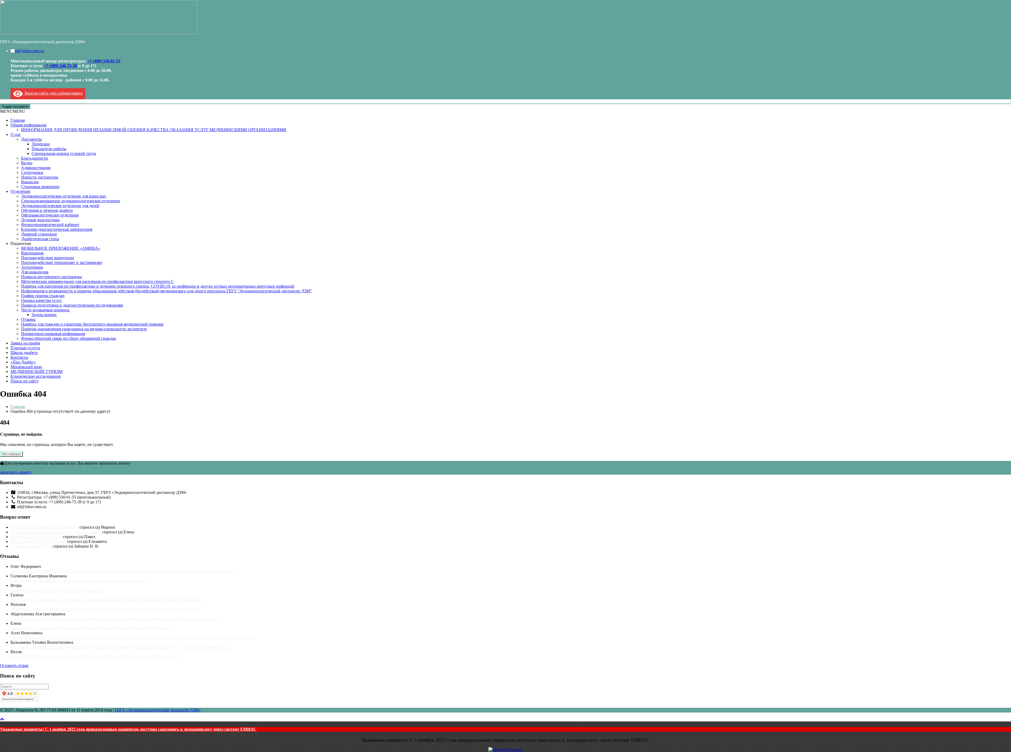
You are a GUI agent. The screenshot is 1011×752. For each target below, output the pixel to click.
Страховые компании (40, 186)
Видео (26, 163)
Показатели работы (49, 148)
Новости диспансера (39, 177)
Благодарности (34, 158)
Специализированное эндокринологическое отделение (70, 201)
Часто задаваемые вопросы (45, 310)
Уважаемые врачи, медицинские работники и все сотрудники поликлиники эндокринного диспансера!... (105, 609)
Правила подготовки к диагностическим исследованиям (72, 305)
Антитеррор (32, 267)
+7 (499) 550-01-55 (103, 61)
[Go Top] (2, 719)
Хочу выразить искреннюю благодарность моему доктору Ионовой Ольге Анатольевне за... (93, 628)
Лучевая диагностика (40, 220)
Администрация (35, 167)
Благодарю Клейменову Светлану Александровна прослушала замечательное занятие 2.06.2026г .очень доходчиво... (115, 618)
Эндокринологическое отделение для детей (60, 205)
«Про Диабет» (23, 362)
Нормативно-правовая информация (53, 333)
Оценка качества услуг (41, 300)
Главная (18, 120)
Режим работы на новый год (36, 536)
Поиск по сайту (25, 381)
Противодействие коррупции (47, 257)
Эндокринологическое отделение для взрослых (63, 196)
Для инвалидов (34, 272)
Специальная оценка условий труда (64, 153)
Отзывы (28, 319)
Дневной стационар (39, 234)
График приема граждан (43, 295)
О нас (16, 134)
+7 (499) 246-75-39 (60, 65)
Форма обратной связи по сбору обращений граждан (68, 338)
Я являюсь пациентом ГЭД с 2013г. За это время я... (57, 590)
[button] (12, 111)
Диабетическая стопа (40, 239)
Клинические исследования (36, 376)
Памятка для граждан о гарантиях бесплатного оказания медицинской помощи (92, 324)
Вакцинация (32, 253)
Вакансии (30, 182)
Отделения (20, 191)
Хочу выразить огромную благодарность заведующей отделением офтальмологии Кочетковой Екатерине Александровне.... (122, 571)
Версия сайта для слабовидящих (53, 93)
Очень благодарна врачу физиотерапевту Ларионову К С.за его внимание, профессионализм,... (96, 656)
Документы (31, 139)
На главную (11, 454)
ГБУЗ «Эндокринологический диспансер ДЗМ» (158, 710)
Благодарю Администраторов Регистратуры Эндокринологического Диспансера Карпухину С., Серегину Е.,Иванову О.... (121, 647)
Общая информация (28, 125)
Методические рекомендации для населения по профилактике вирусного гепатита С (97, 281)
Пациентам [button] (21, 243)
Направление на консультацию (38, 541)
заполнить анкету (16, 472)
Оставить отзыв (14, 665)
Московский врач (26, 367)
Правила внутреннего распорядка (51, 276)
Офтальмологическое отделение (50, 215)
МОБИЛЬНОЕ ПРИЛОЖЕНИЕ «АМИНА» (60, 248)
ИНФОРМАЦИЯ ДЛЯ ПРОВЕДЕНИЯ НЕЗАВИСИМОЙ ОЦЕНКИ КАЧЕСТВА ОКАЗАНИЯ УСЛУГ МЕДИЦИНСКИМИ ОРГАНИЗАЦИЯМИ (153, 129)
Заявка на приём (25, 343)
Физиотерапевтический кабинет (50, 224)
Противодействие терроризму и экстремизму (61, 262)
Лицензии (41, 144)
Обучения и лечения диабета (47, 210)
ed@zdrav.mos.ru (29, 50)
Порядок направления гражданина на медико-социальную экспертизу (84, 329)
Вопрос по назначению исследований (44, 527)
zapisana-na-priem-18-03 (31, 546)
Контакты (19, 357)
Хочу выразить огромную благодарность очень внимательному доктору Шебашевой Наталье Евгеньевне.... (107, 599)
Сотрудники (32, 172)
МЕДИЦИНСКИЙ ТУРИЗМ (36, 371)
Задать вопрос (44, 314)
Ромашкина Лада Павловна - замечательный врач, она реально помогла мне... (80, 580)
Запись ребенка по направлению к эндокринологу (56, 532)
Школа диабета (24, 352)
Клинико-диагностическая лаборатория (56, 229)
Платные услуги (25, 348)
